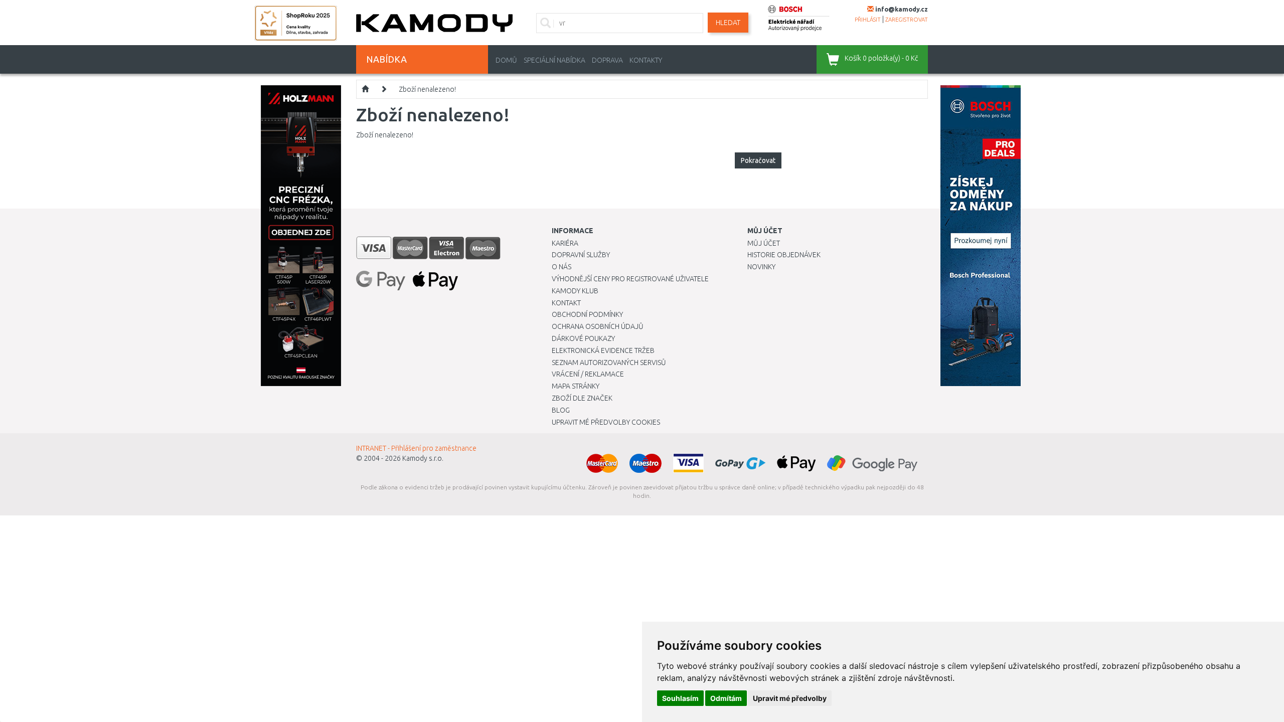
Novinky (761, 267)
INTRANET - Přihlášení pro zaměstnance (416, 448)
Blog (561, 410)
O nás (561, 267)
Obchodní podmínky (587, 314)
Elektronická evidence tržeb (603, 350)
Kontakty (645, 60)
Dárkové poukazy (583, 338)
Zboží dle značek (582, 398)
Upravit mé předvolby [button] (790, 698)
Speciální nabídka (554, 60)
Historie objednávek (784, 255)
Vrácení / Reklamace (588, 374)
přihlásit (868, 20)
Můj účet (763, 243)
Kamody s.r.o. (422, 458)
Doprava (607, 60)
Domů (506, 60)
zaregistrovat (906, 20)
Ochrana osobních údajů (598, 326)
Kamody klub (575, 291)
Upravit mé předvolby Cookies (606, 422)
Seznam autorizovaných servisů (609, 362)
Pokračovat (758, 160)
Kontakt (566, 303)
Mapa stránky (575, 386)
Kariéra (565, 243)
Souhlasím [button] (680, 698)
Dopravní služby (581, 255)
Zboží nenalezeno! (427, 89)
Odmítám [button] (726, 698)
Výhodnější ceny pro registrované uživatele (630, 279)
